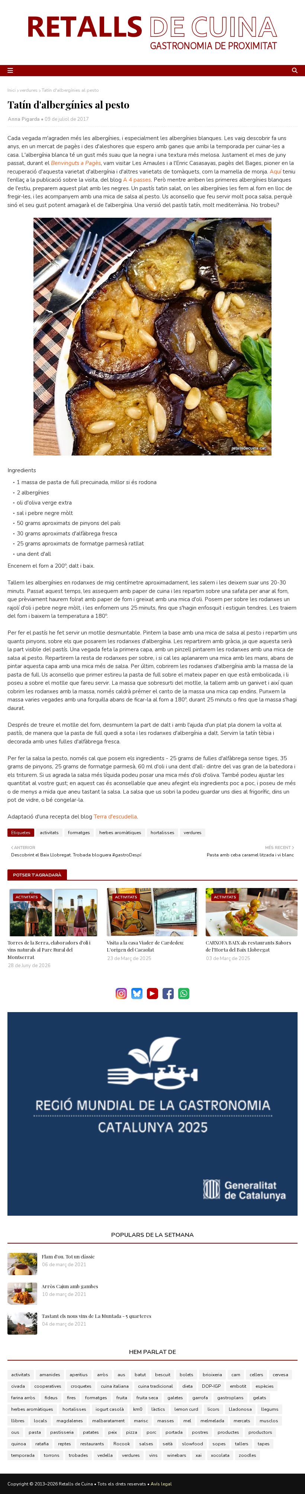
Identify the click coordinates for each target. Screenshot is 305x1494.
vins (153, 1455)
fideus (51, 1398)
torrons (52, 1455)
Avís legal (161, 1484)
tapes (264, 1444)
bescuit (162, 1375)
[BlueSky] (136, 997)
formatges (79, 833)
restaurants (92, 1444)
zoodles (247, 1455)
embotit (238, 1386)
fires (71, 1398)
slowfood (192, 1444)
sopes (219, 1444)
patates (91, 1432)
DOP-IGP (211, 1386)
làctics (158, 1409)
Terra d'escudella (115, 816)
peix (112, 1432)
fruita (121, 1398)
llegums (270, 1409)
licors (213, 1409)
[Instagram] (121, 997)
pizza (131, 1432)
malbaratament (108, 1421)
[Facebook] (168, 997)
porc (151, 1432)
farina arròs (23, 1398)
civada (18, 1386)
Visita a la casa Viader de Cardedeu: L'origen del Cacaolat (145, 946)
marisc (141, 1421)
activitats (49, 833)
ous (15, 1432)
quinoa (18, 1444)
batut (140, 1375)
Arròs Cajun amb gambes (70, 1286)
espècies (265, 1386)
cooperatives (47, 1386)
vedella (105, 1455)
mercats (242, 1421)
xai (199, 1455)
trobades (78, 1455)
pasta (35, 1432)
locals (40, 1421)
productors (260, 1432)
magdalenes (70, 1421)
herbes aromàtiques (120, 833)
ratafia (42, 1444)
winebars (176, 1455)
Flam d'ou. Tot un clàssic (68, 1256)
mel (187, 1421)
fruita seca (147, 1398)
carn (235, 1375)
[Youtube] (152, 997)
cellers (256, 1375)
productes (228, 1432)
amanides (49, 1375)
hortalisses (162, 833)
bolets (186, 1375)
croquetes (81, 1386)
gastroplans (230, 1398)
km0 (137, 1409)
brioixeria (212, 1375)
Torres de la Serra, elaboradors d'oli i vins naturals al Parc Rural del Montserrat (48, 949)
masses (165, 1421)
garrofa (200, 1398)
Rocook (121, 1444)
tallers (241, 1444)
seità (168, 1444)
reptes (64, 1444)
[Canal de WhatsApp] (183, 997)
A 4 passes (136, 180)
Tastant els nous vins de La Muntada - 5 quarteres (96, 1316)
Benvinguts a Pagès (75, 163)
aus (121, 1375)
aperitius (79, 1375)
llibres (18, 1421)
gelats (259, 1398)
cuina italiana (115, 1386)
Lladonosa (240, 1409)
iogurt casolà (110, 1409)
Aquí (275, 171)
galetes (175, 1398)
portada (174, 1432)
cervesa (280, 1375)
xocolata (220, 1455)
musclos (269, 1421)
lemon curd (186, 1409)
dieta (187, 1386)
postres (200, 1432)
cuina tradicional (155, 1386)
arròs (102, 1375)
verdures (29, 90)
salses (146, 1444)
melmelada (212, 1421)
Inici (11, 90)
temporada (23, 1455)
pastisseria (62, 1432)
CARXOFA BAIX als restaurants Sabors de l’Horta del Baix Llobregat (248, 946)
